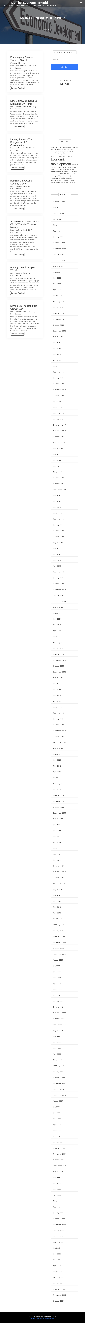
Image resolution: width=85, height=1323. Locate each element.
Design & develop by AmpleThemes (42, 1319)
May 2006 (57, 1189)
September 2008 (59, 1025)
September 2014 (59, 601)
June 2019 (57, 348)
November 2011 (59, 801)
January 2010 (58, 930)
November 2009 (59, 942)
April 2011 (57, 842)
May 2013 (57, 695)
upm (74, 182)
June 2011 (57, 831)
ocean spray (54, 176)
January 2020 (58, 307)
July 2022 (56, 207)
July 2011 (56, 825)
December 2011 (59, 795)
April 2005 (57, 1266)
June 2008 (57, 1042)
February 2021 (58, 231)
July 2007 (56, 1107)
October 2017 (58, 437)
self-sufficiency (61, 180)
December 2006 (59, 1148)
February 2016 (58, 519)
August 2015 (58, 542)
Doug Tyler (70, 156)
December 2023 (59, 202)
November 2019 (59, 319)
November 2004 (59, 1295)
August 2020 (58, 266)
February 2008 (58, 1066)
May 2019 (57, 354)
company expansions (62, 152)
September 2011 (59, 813)
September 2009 (59, 954)
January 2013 (58, 719)
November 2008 (59, 1013)
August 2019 (58, 337)
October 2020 (58, 254)
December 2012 (59, 725)
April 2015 (57, 566)
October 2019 (58, 325)
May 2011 (57, 836)
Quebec (72, 176)
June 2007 (57, 1113)
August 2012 (58, 748)
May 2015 (57, 560)
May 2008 (57, 1048)
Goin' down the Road (64, 167)
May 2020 (57, 284)
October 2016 (58, 484)
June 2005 (57, 1254)
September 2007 (59, 1095)
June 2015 (57, 554)
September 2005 (59, 1236)
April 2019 (57, 360)
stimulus (64, 182)
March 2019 (57, 366)
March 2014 (57, 636)
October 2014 (58, 595)
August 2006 (58, 1172)
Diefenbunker (62, 156)
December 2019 (59, 313)
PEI (59, 176)
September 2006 (59, 1166)
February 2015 (58, 572)
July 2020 (56, 272)
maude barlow (66, 171)
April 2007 (57, 1124)
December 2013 (59, 654)
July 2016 (56, 495)
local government (56, 171)
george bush (54, 167)
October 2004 (58, 1301)
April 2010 (57, 913)
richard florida (63, 178)
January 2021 (58, 237)
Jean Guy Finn (64, 169)
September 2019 (59, 331)
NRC (67, 174)
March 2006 (57, 1201)
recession (54, 178)
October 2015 (58, 537)
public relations (65, 176)
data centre (70, 154)
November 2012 (59, 731)
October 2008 (58, 1019)
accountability (55, 147)
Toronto (69, 182)
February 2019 (58, 372)
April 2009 (57, 983)
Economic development (61, 161)
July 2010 (56, 895)
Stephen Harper (55, 182)
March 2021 (57, 225)
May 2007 (57, 1119)
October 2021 (58, 213)
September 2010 (59, 883)
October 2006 (58, 1160)
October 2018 (58, 396)
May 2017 (57, 466)
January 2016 (58, 525)
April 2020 (57, 290)
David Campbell (15, 68)
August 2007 (58, 1101)
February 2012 (58, 783)
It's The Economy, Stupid (29, 2)
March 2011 (57, 848)
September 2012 (59, 742)
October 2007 (58, 1089)
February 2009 (58, 995)
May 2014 (57, 625)
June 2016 (57, 501)
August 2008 (58, 1030)
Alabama (69, 147)
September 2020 (59, 260)
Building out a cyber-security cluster (21, 182)
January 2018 (58, 419)
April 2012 (57, 772)
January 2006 (58, 1213)
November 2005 (59, 1224)
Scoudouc (54, 180)
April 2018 (57, 401)
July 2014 (56, 613)
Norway (63, 174)
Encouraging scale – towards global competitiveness (21, 60)
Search (64, 67)
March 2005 (57, 1271)
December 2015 (59, 531)
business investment (67, 149)
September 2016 (59, 490)
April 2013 (57, 701)
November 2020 (59, 248)
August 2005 (58, 1242)
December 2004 (59, 1289)
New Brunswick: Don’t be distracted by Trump (24, 102)
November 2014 (59, 589)
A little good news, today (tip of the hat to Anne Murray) (24, 224)
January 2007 (58, 1142)
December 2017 (59, 425)
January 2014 (58, 648)
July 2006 (56, 1177)
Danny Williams (62, 154)
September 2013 (59, 672)
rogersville (71, 178)
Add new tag (63, 147)
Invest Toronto (55, 169)
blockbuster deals (56, 149)
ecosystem (75, 164)
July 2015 (56, 548)
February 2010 (58, 925)
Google (73, 167)
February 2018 (58, 413)
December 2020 (59, 243)
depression (54, 156)
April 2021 (57, 219)
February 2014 (58, 642)
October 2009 (58, 948)
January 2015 (58, 578)
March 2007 (57, 1130)
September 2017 (59, 442)
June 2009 (57, 972)
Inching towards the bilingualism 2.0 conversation (21, 142)
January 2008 (58, 1072)
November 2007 (59, 1083)
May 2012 (57, 766)
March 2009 (57, 989)
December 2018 (59, 384)
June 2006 (57, 1183)
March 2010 (57, 919)
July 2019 (56, 343)
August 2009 (58, 960)
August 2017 (58, 448)
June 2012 (57, 760)
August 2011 (58, 819)
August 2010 (58, 889)
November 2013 (59, 660)
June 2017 (57, 460)
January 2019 (58, 378)
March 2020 (57, 296)
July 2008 (56, 1036)
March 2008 (57, 1060)
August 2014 (58, 607)
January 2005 (58, 1283)
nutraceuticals (73, 174)
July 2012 (56, 754)
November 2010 (59, 872)
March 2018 (57, 407)
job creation (71, 169)
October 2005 (58, 1230)
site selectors (70, 180)
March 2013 (57, 707)
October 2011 (58, 807)
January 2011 (58, 860)
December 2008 (59, 1007)
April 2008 (57, 1054)
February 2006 (58, 1207)
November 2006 (59, 1154)
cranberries (54, 154)
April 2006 (57, 1195)
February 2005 (58, 1277)
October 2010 (58, 878)
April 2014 (57, 631)
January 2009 (58, 1001)
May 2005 (57, 1260)
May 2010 (57, 907)
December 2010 (59, 866)
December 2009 (59, 936)
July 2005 (56, 1248)
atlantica (75, 147)
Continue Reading (17, 88)
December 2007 (59, 1078)
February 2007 (58, 1136)
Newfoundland (55, 174)
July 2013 (56, 684)
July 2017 (56, 454)
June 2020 (57, 278)
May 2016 (57, 507)
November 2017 (59, 431)
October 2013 (58, 666)
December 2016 (59, 478)
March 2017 (57, 472)
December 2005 (59, 1219)
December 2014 (59, 584)
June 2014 (57, 619)
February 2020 (58, 301)
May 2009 (57, 977)
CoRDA (71, 152)
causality (53, 152)
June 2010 (57, 901)
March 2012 (57, 778)
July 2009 (56, 966)
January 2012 (58, 789)
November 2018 (59, 390)
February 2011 (58, 854)
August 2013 (58, 678)
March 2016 (57, 513)
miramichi (74, 171)
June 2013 (57, 689)
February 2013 (58, 713)
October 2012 (58, 737)
